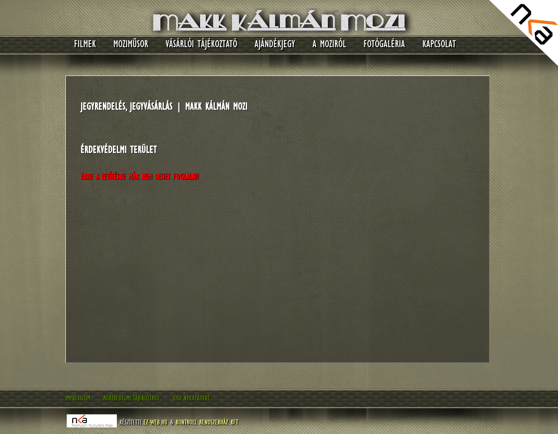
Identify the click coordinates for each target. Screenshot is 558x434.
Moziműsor (130, 44)
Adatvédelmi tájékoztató (131, 398)
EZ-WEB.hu (155, 422)
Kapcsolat (439, 44)
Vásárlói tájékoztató (201, 44)
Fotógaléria (384, 44)
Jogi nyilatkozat (191, 398)
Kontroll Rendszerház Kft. (207, 422)
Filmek (85, 44)
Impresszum (77, 398)
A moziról (329, 44)
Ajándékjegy (275, 44)
